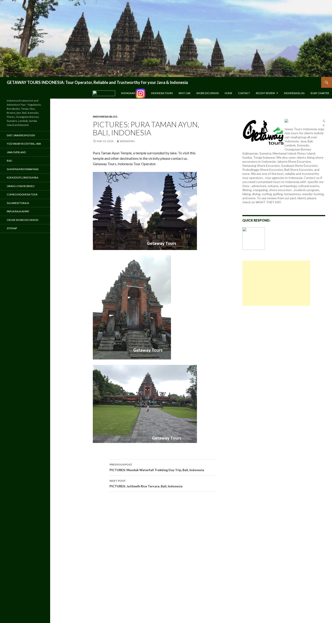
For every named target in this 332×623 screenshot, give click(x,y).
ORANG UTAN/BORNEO (20, 186)
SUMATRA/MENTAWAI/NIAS (22, 169)
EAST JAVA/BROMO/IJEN (21, 135)
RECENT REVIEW (265, 93)
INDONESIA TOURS (162, 93)
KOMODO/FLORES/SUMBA (22, 177)
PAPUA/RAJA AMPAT (18, 211)
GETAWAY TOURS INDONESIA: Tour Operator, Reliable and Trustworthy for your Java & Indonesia (97, 82)
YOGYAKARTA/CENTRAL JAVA (24, 143)
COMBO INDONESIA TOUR (22, 194)
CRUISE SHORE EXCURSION (22, 219)
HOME (228, 93)
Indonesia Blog (294, 93)
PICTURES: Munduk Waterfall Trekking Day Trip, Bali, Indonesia (157, 467)
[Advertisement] (276, 283)
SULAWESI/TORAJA (18, 202)
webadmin (127, 141)
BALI (9, 160)
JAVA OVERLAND (16, 152)
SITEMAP (12, 228)
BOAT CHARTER (320, 93)
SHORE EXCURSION (207, 93)
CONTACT (244, 93)
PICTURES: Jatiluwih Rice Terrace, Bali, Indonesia (146, 483)
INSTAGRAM (128, 93)
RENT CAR (184, 93)
